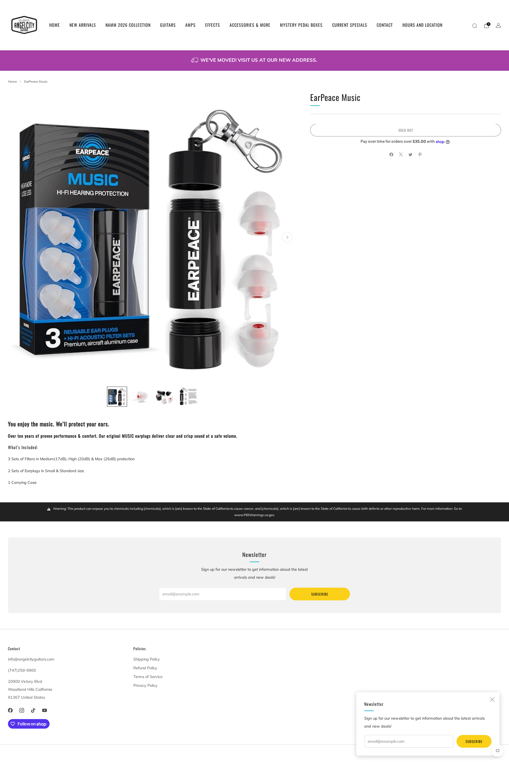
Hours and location (422, 25)
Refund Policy (145, 668)
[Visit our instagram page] (21, 710)
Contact (385, 25)
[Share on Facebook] (391, 154)
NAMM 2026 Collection (128, 25)
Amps (190, 25)
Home (54, 25)
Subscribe (474, 741)
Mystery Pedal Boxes (301, 25)
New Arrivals (82, 25)
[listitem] (254, 60)
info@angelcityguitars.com (31, 659)
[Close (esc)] (492, 699)
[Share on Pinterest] (420, 154)
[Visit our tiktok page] (33, 710)
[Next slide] (287, 237)
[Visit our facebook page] (10, 710)
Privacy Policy (145, 685)
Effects (212, 25)
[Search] (474, 25)
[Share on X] (401, 154)
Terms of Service (148, 676)
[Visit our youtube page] (44, 710)
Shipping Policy (146, 659)
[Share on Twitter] (410, 154)
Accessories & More (250, 25)
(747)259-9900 (22, 670)
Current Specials (349, 25)
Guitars (168, 25)
